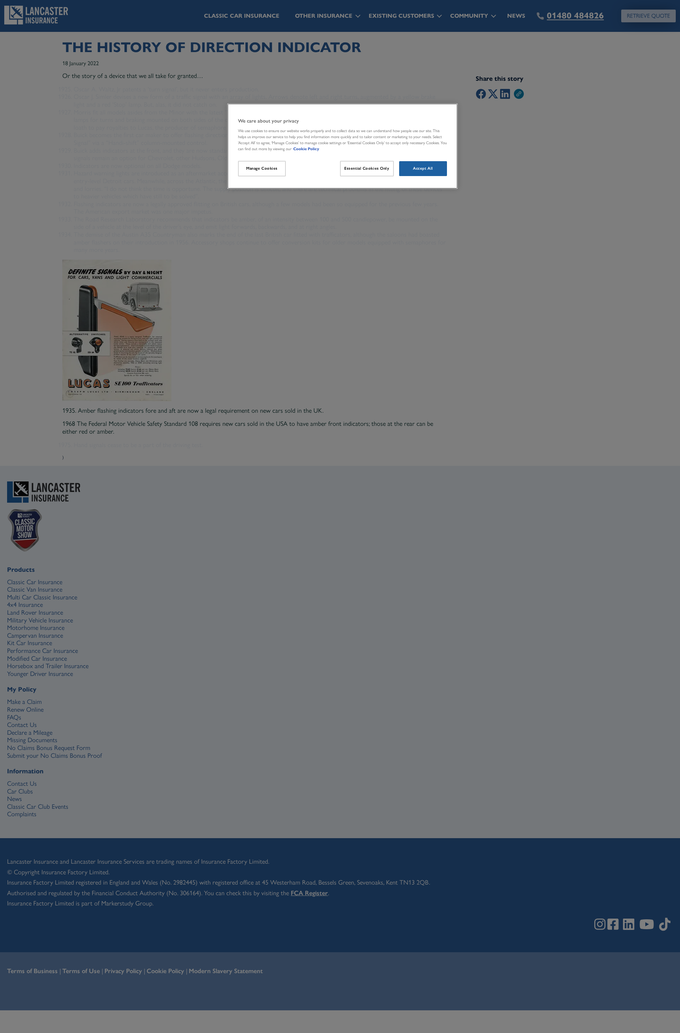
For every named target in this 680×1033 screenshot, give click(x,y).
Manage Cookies (262, 168)
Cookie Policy (306, 148)
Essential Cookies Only (367, 168)
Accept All (423, 168)
